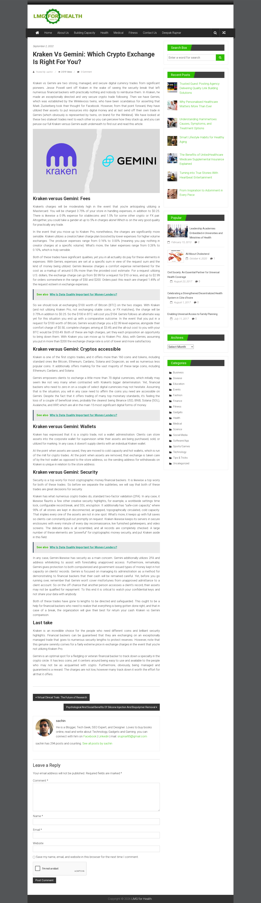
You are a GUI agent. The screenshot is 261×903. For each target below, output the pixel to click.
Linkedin (103, 736)
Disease (177, 378)
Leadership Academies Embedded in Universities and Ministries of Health (206, 233)
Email (37, 829)
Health (104, 32)
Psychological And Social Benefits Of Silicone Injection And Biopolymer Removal (110, 707)
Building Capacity (84, 32)
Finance (177, 400)
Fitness (133, 32)
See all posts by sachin (97, 743)
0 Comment (86, 72)
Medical (118, 32)
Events (177, 389)
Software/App (181, 440)
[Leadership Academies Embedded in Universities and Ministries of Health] (177, 230)
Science (177, 429)
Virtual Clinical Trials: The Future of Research (62, 697)
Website (38, 843)
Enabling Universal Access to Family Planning (192, 314)
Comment (40, 780)
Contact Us (150, 32)
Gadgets (178, 412)
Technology (179, 452)
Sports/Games (181, 446)
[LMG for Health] (37, 32)
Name (38, 816)
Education (178, 383)
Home (48, 32)
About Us (63, 32)
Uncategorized (181, 463)
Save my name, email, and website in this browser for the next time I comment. (87, 857)
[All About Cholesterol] (175, 256)
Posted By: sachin (44, 72)
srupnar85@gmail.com (132, 736)
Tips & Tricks (180, 457)
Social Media (180, 435)
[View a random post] (223, 33)
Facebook (89, 736)
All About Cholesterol (197, 253)
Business (178, 372)
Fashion (177, 395)
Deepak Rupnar (171, 32)
